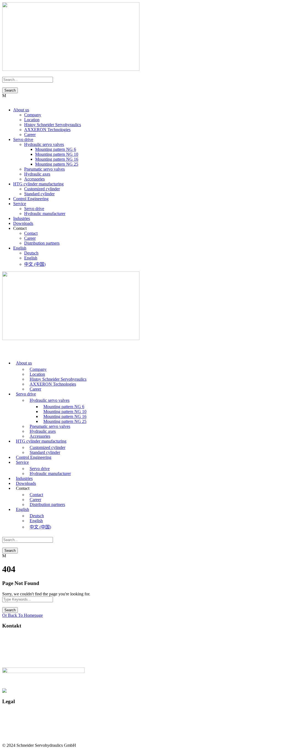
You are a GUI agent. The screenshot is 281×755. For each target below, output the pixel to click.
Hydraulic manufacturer (44, 213)
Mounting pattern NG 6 (55, 149)
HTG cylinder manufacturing (38, 184)
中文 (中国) (35, 264)
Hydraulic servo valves (44, 144)
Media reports (14, 726)
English (19, 248)
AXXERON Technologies (47, 129)
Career (30, 134)
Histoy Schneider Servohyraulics (52, 124)
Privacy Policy (14, 716)
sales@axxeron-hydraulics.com (29, 651)
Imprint (8, 711)
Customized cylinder (42, 188)
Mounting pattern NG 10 (56, 154)
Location (32, 119)
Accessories (34, 179)
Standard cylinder (39, 193)
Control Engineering (31, 198)
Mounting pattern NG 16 (56, 159)
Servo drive (23, 139)
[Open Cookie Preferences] (12, 748)
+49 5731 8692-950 (28, 660)
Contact (31, 233)
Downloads (23, 223)
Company (32, 114)
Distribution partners (42, 243)
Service (19, 203)
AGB (7, 721)
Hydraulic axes (37, 174)
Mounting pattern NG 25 (56, 164)
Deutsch (31, 253)
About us (21, 110)
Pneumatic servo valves (44, 169)
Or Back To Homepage (22, 615)
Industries (21, 218)
